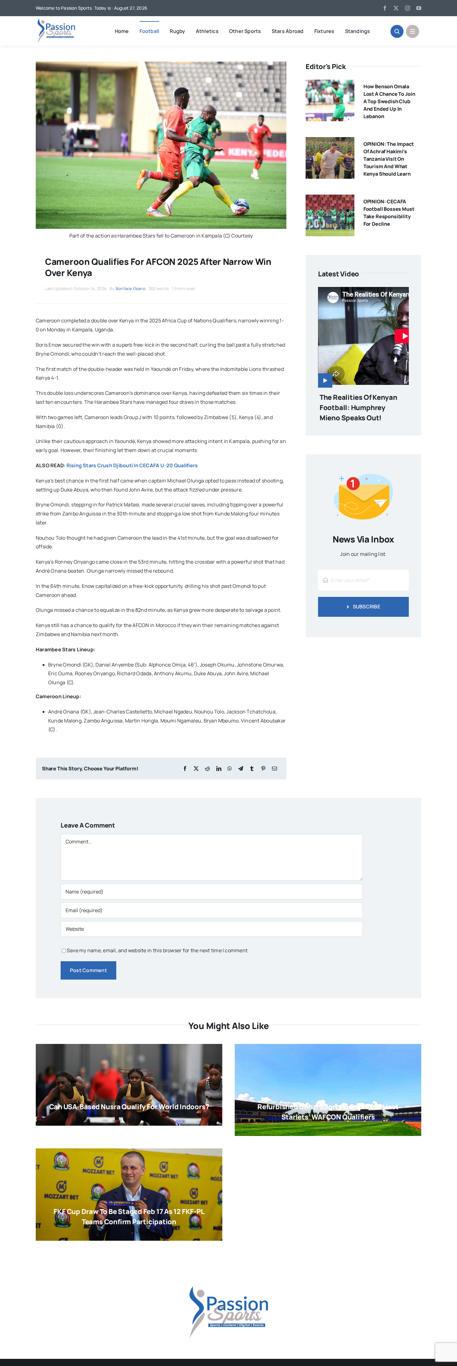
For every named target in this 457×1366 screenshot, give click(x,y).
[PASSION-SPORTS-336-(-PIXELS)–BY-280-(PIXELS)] (228, 1271)
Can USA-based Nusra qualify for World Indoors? (129, 1106)
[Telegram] (240, 768)
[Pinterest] (263, 768)
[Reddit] (207, 768)
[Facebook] (185, 768)
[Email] (274, 768)
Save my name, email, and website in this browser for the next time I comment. (158, 950)
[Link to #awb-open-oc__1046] (397, 31)
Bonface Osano (130, 288)
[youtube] (418, 8)
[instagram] (407, 8)
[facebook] (384, 8)
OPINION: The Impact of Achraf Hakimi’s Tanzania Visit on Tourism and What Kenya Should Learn (388, 159)
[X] (196, 768)
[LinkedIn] (218, 768)
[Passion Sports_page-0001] (56, 20)
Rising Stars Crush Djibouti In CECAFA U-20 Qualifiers (132, 465)
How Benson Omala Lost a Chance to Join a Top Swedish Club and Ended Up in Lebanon (389, 101)
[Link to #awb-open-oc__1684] (412, 31)
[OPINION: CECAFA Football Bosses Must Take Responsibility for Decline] (330, 199)
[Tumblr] (251, 768)
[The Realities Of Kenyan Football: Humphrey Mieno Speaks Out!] (363, 337)
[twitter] (396, 8)
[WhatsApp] (229, 768)
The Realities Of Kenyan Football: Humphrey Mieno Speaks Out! (358, 407)
